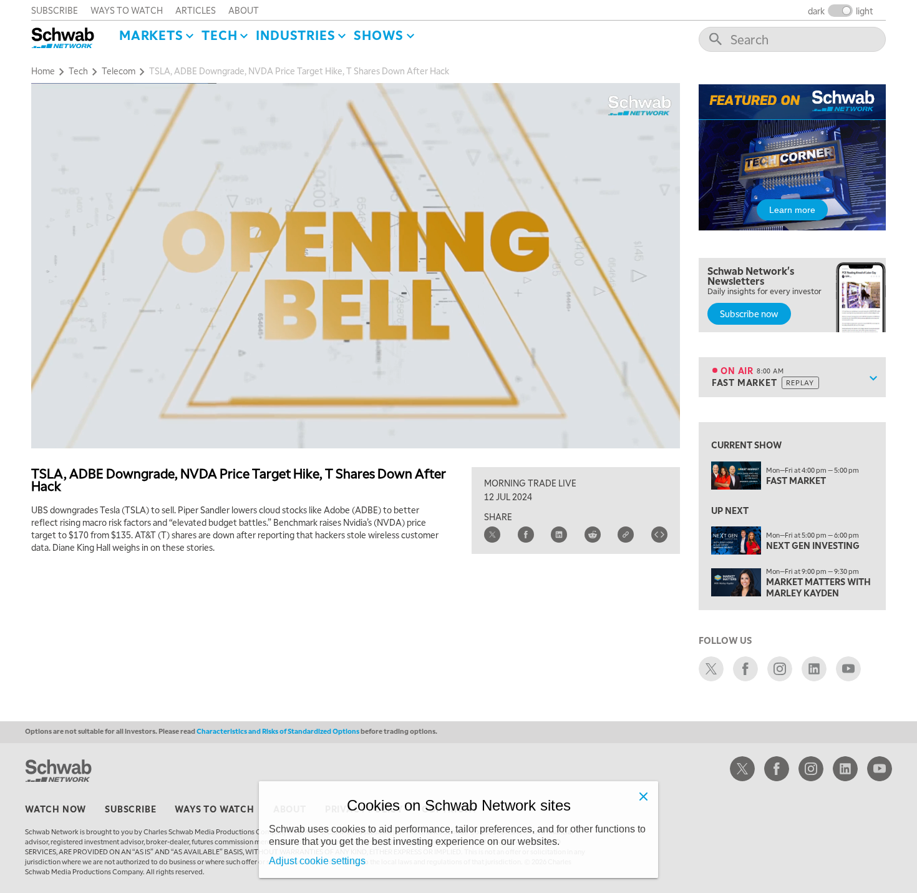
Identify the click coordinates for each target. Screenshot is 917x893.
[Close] (643, 796)
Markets (151, 35)
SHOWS (379, 35)
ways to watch (126, 10)
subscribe (54, 10)
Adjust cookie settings (317, 861)
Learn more (792, 210)
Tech (219, 35)
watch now (55, 808)
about (243, 10)
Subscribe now (749, 313)
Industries (295, 35)
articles (195, 10)
